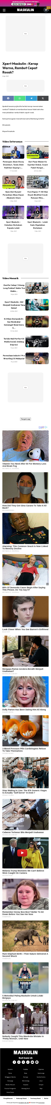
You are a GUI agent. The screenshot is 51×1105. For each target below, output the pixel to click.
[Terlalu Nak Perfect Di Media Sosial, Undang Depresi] (37, 341)
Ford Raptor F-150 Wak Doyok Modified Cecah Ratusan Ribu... (38, 195)
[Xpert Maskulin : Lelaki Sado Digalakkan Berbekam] (38, 212)
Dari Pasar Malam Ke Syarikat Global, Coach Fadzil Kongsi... (38, 164)
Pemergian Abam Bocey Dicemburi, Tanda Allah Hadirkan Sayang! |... (13, 164)
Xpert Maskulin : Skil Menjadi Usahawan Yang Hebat (14, 305)
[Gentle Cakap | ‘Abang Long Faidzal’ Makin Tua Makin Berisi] (37, 288)
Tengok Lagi (25, 419)
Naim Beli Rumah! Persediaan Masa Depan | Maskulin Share (13, 195)
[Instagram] (19, 1062)
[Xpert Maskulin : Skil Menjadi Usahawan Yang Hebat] (37, 305)
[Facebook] (14, 1062)
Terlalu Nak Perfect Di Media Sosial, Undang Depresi (14, 342)
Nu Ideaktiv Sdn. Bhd (24, 1102)
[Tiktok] (28, 1062)
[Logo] (25, 10)
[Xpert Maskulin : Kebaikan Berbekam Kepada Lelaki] (13, 212)
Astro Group (41, 1102)
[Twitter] (23, 1062)
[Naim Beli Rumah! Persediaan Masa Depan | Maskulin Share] (13, 182)
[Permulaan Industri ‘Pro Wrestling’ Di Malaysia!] (37, 358)
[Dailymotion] (37, 1062)
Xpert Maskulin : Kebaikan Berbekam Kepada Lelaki (13, 225)
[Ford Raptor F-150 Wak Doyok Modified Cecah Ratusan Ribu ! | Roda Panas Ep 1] (38, 182)
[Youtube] (32, 1062)
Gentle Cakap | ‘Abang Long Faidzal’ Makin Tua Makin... (14, 288)
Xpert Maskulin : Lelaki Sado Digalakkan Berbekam (38, 225)
